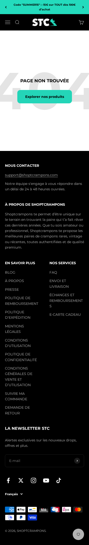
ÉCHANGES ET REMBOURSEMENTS (66, 300)
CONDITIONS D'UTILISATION (18, 343)
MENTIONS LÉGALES (14, 329)
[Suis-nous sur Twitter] (21, 480)
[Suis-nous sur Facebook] (8, 480)
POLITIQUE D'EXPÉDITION (17, 315)
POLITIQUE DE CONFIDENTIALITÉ (21, 357)
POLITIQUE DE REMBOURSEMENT (21, 301)
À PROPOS (14, 281)
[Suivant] (83, 7)
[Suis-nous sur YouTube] (46, 480)
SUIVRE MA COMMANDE (16, 396)
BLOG (10, 272)
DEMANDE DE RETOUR (17, 410)
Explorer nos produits (44, 96)
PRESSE (12, 289)
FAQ (53, 272)
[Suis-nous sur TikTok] (58, 480)
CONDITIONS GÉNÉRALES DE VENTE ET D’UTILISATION (18, 376)
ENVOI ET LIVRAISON (59, 283)
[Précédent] (6, 7)
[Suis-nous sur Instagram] (33, 480)
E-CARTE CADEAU (65, 314)
